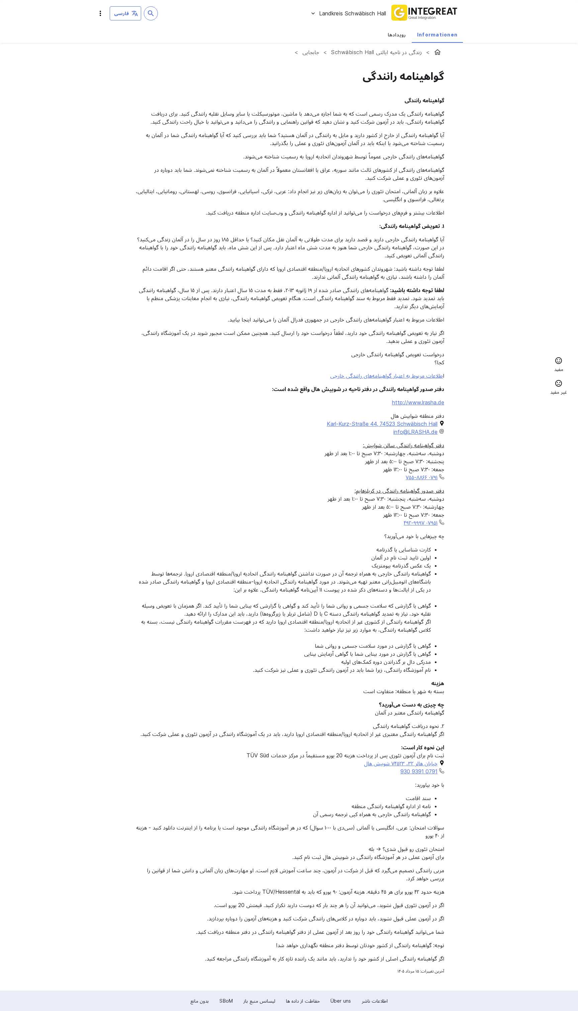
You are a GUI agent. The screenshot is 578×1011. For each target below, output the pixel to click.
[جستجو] (151, 13)
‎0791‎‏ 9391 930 (419, 771)
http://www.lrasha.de (418, 402)
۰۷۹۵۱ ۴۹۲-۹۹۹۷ (421, 522)
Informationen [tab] (437, 34)
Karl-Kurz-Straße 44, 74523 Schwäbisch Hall (382, 423)
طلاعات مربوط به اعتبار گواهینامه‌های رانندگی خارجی (386, 375)
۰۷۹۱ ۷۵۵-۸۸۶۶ (422, 477)
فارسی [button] (121, 13)
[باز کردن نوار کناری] (100, 13)
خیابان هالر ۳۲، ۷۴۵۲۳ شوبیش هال (401, 763)
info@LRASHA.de (415, 431)
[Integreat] (424, 13)
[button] (558, 365)
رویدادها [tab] (397, 34)
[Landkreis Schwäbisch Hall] (437, 52)
